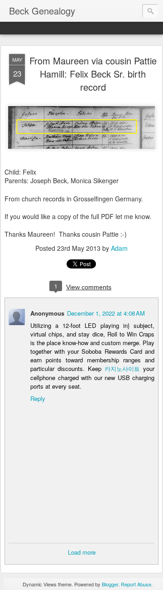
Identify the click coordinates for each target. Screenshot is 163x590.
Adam (119, 248)
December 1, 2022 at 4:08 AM (106, 313)
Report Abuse (136, 584)
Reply (37, 398)
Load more (82, 552)
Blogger (110, 584)
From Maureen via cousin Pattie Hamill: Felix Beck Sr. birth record (93, 73)
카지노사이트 (122, 368)
